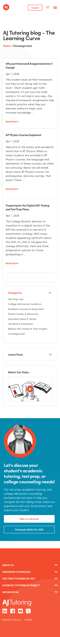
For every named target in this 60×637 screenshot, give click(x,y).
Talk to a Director (29, 519)
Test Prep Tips (16, 299)
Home (7, 46)
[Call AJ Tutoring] (47, 8)
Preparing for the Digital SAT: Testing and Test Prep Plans (27, 207)
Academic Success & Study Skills (26, 309)
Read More (12, 121)
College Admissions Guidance (24, 304)
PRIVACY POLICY (11, 620)
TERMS (28, 620)
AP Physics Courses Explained (23, 135)
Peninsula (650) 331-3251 (29, 529)
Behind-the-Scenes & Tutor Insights (27, 328)
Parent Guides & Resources (23, 314)
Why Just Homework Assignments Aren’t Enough (29, 65)
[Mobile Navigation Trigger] (55, 7)
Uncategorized (16, 333)
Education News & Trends (22, 319)
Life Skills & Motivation (20, 324)
